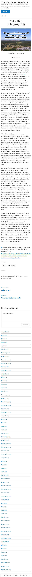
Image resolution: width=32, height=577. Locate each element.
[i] (24, 74)
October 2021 (5, 534)
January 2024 (5, 440)
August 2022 (5, 499)
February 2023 (5, 478)
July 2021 (4, 545)
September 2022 (6, 496)
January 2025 (5, 398)
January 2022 (5, 524)
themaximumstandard (9, 276)
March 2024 (4, 433)
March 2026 (4, 349)
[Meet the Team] (2, 16)
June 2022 (4, 506)
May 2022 (4, 510)
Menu (6, 11)
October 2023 (5, 451)
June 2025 (4, 381)
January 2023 (5, 482)
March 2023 (4, 475)
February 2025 (5, 395)
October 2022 (5, 493)
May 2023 (4, 468)
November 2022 (6, 489)
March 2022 (4, 517)
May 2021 (4, 552)
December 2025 (6, 360)
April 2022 (4, 513)
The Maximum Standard (14, 2)
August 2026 (5, 332)
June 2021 (4, 548)
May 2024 (4, 426)
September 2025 (6, 370)
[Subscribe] (5, 16)
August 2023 (5, 458)
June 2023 (4, 464)
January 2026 (5, 356)
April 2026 (4, 346)
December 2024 (6, 402)
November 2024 (6, 405)
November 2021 (6, 531)
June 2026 (4, 339)
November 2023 (6, 447)
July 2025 (4, 377)
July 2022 (4, 503)
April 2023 (4, 472)
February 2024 (5, 437)
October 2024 (5, 409)
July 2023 (4, 461)
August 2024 (5, 416)
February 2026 (5, 353)
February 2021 (5, 562)
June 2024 (4, 423)
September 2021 (6, 538)
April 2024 (4, 430)
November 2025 (6, 363)
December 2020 (6, 569)
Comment (25, 324)
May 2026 (4, 342)
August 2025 (5, 374)
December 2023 (6, 443)
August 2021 (5, 541)
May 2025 (4, 384)
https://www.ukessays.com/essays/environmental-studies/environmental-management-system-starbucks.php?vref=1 (16, 256)
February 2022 (5, 520)
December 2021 (6, 527)
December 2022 (6, 485)
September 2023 (6, 454)
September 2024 (6, 412)
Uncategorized (7, 278)
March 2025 (4, 391)
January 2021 (5, 566)
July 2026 (4, 335)
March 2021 (4, 559)
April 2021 (4, 555)
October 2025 (5, 367)
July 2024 (4, 419)
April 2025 (4, 388)
